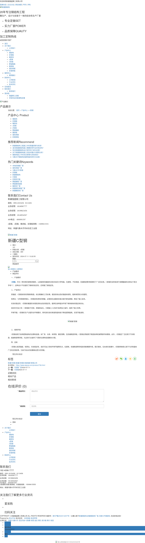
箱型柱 (11, 57)
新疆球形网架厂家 (18, 188)
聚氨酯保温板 (17, 184)
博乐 (39, 520)
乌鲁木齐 (15, 520)
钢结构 (11, 52)
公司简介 (12, 48)
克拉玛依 (22, 520)
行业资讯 (12, 82)
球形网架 (12, 68)
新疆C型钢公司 (32, 363)
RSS (24, 4)
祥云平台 (12, 518)
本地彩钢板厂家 (18, 165)
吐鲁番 (28, 520)
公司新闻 (12, 80)
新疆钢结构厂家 (92, 516)
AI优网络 (27, 518)
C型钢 (14, 177)
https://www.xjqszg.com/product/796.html (30, 365)
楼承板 (11, 66)
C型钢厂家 (18, 367)
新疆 (10, 520)
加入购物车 (12, 269)
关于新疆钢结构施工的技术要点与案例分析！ (28, 152)
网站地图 (18, 4)
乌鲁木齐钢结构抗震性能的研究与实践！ (26, 157)
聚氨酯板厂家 (17, 181)
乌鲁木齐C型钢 (17, 170)
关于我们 (8, 46)
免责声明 (34, 518)
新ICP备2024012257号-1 (62, 516)
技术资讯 (12, 84)
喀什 (48, 520)
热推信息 (3, 4)
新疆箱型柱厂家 (18, 190)
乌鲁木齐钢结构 (104, 516)
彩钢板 (11, 55)
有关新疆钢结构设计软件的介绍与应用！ (26, 150)
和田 (52, 520)
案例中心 (8, 73)
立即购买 (19, 269)
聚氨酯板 (12, 64)
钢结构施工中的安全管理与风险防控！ (25, 154)
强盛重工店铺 (14, 95)
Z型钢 (11, 61)
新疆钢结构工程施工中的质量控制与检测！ (27, 145)
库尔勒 (44, 520)
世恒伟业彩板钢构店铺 (17, 98)
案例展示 (12, 75)
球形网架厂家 (17, 168)
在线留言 (8, 86)
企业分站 (11, 4)
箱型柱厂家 (16, 186)
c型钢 (11, 59)
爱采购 (7, 93)
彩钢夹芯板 (16, 179)
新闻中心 (8, 77)
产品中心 (8, 50)
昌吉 (36, 520)
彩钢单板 (12, 71)
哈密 (32, 520)
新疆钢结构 (16, 174)
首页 (6, 43)
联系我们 (8, 89)
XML (29, 4)
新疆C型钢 (12, 363)
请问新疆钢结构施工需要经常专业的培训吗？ (28, 148)
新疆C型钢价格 (21, 363)
